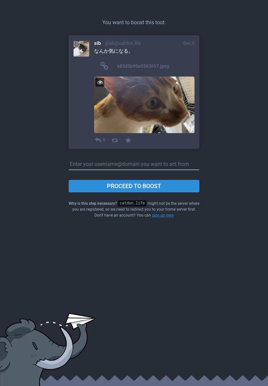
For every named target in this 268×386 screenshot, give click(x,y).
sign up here (163, 215)
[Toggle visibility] (99, 82)
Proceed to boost (134, 186)
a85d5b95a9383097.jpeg (143, 66)
